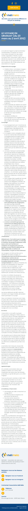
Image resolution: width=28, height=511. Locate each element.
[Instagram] (16, 3)
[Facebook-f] (12, 3)
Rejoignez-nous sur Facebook (14, 476)
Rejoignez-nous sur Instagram (14, 479)
